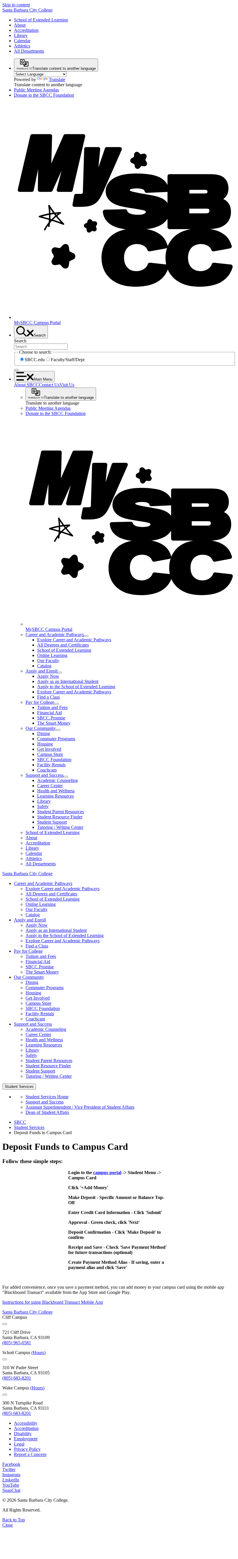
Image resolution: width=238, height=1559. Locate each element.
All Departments (29, 51)
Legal (19, 1444)
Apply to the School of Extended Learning (76, 686)
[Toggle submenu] (86, 636)
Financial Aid (49, 712)
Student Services (29, 1127)
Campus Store (50, 754)
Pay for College (40, 702)
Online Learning (52, 655)
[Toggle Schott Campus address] (4, 1359)
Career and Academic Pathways (55, 634)
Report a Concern (30, 1454)
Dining (43, 733)
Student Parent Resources (60, 811)
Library (21, 35)
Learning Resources (55, 796)
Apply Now (48, 676)
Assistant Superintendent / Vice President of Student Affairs (80, 1107)
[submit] (16, 370)
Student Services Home (47, 1096)
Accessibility (25, 1423)
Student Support (52, 822)
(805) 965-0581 (16, 1342)
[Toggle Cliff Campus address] (4, 1324)
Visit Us (66, 384)
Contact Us (49, 384)
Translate (57, 79)
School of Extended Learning (41, 19)
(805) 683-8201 (16, 1378)
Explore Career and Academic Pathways (74, 639)
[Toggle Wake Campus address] (4, 1394)
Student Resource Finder (59, 816)
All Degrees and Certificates (63, 644)
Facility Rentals (51, 764)
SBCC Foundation (54, 759)
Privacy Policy (27, 1449)
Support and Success (45, 775)
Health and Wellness (56, 790)
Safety (43, 806)
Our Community (41, 728)
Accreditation (26, 30)
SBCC (20, 1122)
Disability (23, 1433)
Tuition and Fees (52, 707)
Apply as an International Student (67, 681)
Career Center (50, 785)
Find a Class (48, 697)
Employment (25, 1438)
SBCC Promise (51, 717)
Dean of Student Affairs (47, 1112)
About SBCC (26, 384)
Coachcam (47, 769)
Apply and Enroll (41, 671)
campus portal (107, 1172)
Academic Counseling (57, 780)
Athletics (22, 45)
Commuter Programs (56, 738)
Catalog (44, 665)
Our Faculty (48, 660)
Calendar (22, 40)
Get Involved (49, 749)
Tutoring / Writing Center (60, 827)
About (20, 25)
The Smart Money (54, 723)
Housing (45, 743)
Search (20, 340)
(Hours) (38, 1352)
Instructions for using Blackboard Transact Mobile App (52, 1302)
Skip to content (16, 4)
